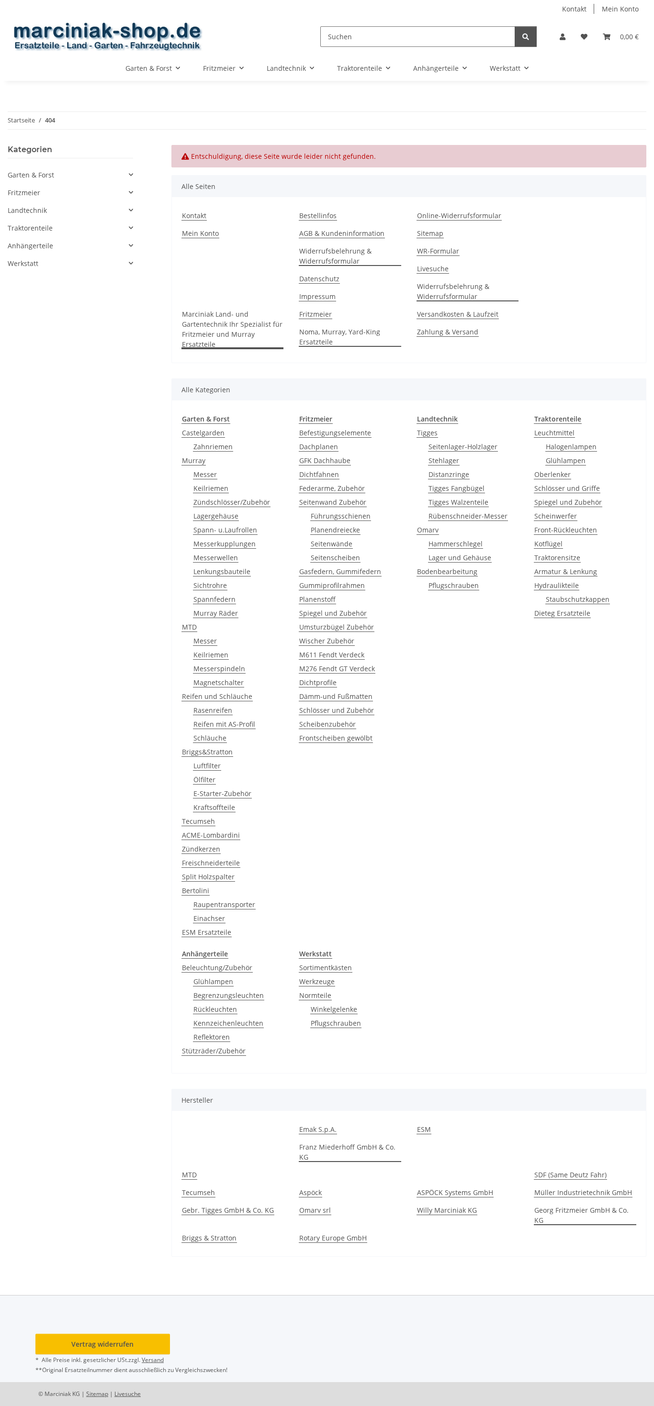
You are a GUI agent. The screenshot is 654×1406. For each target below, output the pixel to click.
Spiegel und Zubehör (333, 613)
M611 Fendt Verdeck (331, 654)
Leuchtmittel (554, 432)
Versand (153, 1360)
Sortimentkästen (325, 967)
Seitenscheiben (335, 557)
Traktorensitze (557, 557)
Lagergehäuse (215, 515)
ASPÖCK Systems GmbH (455, 1192)
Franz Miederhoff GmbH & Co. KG (347, 1152)
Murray (193, 460)
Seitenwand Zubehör (332, 502)
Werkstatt (23, 263)
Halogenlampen (571, 446)
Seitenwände (331, 543)
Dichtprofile (318, 682)
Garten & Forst (31, 174)
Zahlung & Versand (447, 331)
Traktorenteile (30, 227)
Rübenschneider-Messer (467, 515)
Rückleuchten (215, 1009)
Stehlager (443, 460)
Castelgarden (203, 432)
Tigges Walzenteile (458, 502)
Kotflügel (548, 543)
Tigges (427, 432)
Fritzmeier (315, 314)
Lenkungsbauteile (221, 571)
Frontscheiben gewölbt (335, 737)
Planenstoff (317, 599)
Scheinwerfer (555, 515)
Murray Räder (215, 613)
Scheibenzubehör (327, 724)
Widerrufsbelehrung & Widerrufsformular (335, 256)
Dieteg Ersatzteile (562, 613)
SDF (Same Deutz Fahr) (570, 1174)
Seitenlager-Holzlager (462, 446)
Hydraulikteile (556, 585)
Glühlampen (566, 460)
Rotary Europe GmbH (333, 1237)
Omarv (428, 529)
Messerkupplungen (224, 543)
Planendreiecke (335, 529)
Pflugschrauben (453, 585)
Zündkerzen (201, 848)
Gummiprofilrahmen (332, 585)
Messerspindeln (219, 668)
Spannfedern (214, 599)
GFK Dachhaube (324, 460)
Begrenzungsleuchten (228, 995)
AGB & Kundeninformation (341, 233)
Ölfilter (204, 779)
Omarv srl (315, 1210)
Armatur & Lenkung (565, 571)
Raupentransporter (224, 904)
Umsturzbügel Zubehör (336, 626)
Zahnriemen (213, 446)
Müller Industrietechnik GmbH (583, 1192)
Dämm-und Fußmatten (335, 696)
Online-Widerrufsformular (459, 215)
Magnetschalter (218, 682)
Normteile (315, 995)
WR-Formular (438, 250)
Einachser (209, 918)
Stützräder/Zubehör (214, 1050)
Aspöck (310, 1192)
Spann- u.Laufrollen (225, 529)
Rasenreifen (212, 710)
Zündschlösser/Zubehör (231, 502)
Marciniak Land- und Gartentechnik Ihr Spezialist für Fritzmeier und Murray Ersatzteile (232, 329)
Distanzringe (448, 474)
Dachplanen (318, 446)
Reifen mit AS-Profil (224, 724)
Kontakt (574, 8)
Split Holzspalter (208, 876)
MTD (189, 626)
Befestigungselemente (335, 432)
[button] (562, 36)
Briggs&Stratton (207, 751)
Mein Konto (620, 8)
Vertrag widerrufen (102, 1344)
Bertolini (195, 890)
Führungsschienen (341, 515)
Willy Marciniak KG (447, 1210)
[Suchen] (526, 36)
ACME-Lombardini (211, 835)
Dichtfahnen (319, 474)
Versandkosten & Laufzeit (457, 314)
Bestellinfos (318, 215)
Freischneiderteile (211, 862)
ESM (424, 1129)
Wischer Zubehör (326, 640)
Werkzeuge (317, 981)
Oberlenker (552, 474)
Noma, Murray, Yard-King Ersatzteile (339, 336)
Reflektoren (211, 1036)
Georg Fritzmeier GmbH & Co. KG (581, 1215)
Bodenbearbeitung (447, 571)
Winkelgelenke (334, 1009)
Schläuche (209, 737)
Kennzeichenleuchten (228, 1023)
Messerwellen (215, 557)
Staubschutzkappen (577, 599)
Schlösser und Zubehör (336, 710)
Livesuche (433, 268)
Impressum (317, 296)
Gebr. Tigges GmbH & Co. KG (228, 1210)
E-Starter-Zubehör (222, 793)
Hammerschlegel (455, 543)
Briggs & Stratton (209, 1237)
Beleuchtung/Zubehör (217, 967)
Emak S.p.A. (318, 1129)
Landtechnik (27, 210)
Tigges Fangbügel (456, 488)
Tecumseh (198, 821)
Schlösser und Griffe (567, 488)
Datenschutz (319, 278)
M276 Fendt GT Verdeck (337, 668)
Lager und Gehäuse (459, 557)
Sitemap (430, 233)
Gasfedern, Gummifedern (340, 571)
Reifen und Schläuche (217, 696)
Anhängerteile (30, 245)
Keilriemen (210, 488)
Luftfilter (207, 765)
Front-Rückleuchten (565, 529)
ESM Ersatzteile (206, 932)
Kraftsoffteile (214, 807)
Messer (205, 474)
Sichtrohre (210, 585)
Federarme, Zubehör (332, 488)
